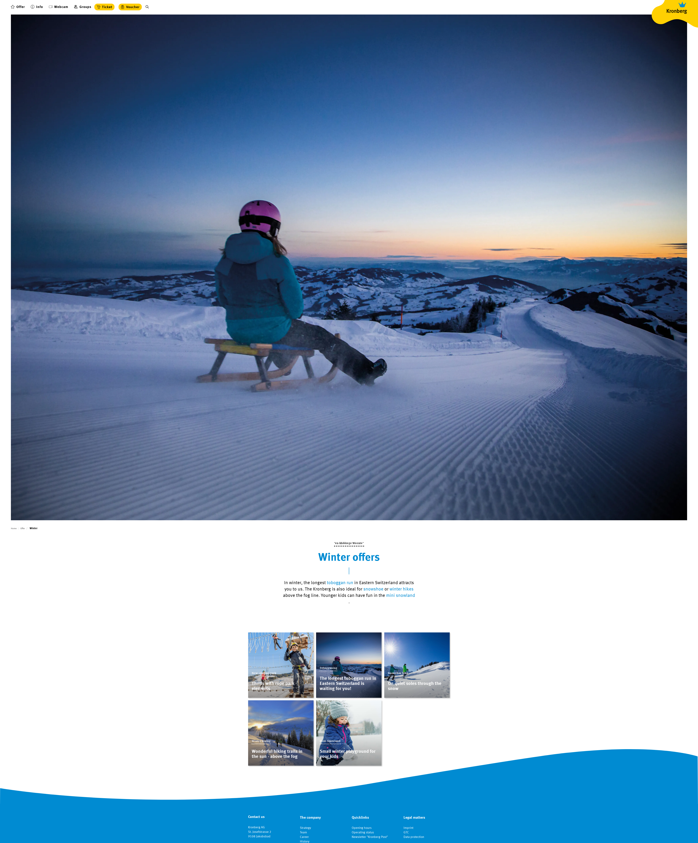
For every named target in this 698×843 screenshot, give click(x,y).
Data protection (414, 837)
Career (304, 837)
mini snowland (400, 596)
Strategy (305, 828)
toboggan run (340, 583)
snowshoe (373, 589)
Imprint (408, 828)
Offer (22, 529)
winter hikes (402, 589)
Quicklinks (360, 818)
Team (303, 832)
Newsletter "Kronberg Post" (370, 837)
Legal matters (414, 818)
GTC (406, 832)
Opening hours (362, 828)
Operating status (363, 832)
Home (14, 529)
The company (310, 818)
